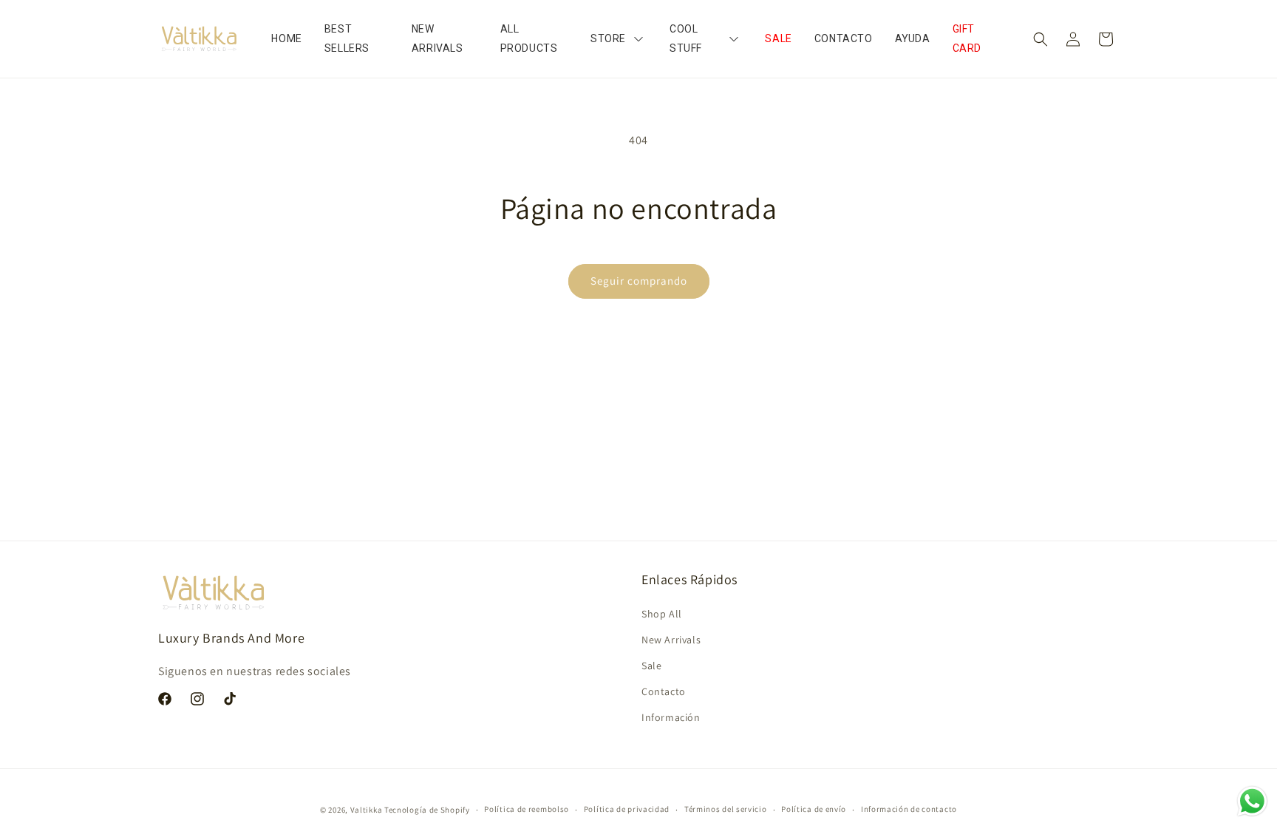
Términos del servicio (725, 809)
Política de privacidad (627, 809)
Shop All (661, 613)
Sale (651, 665)
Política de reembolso (526, 809)
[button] (1040, 39)
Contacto (663, 691)
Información (671, 717)
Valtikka (366, 810)
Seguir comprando (638, 281)
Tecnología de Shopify (427, 810)
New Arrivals (671, 639)
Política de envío (813, 809)
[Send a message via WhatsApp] (1252, 801)
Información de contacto (909, 809)
